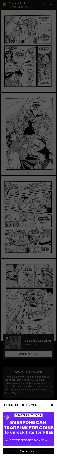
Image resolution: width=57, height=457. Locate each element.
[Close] (51, 404)
